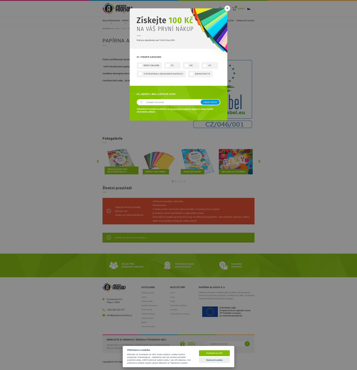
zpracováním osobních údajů (183, 109)
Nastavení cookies (214, 360)
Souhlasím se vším (214, 353)
